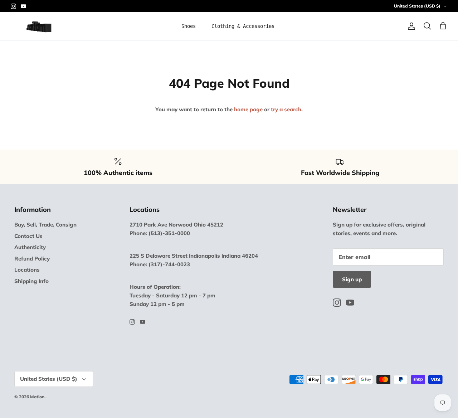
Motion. (37, 396)
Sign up (352, 279)
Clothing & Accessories (242, 26)
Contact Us (28, 236)
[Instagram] (13, 6)
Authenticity (30, 247)
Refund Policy (32, 258)
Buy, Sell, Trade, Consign (45, 224)
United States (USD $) (417, 6)
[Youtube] (23, 6)
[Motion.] (38, 26)
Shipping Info (31, 281)
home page (248, 109)
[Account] (410, 26)
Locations (27, 269)
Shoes (188, 26)
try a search (286, 109)
